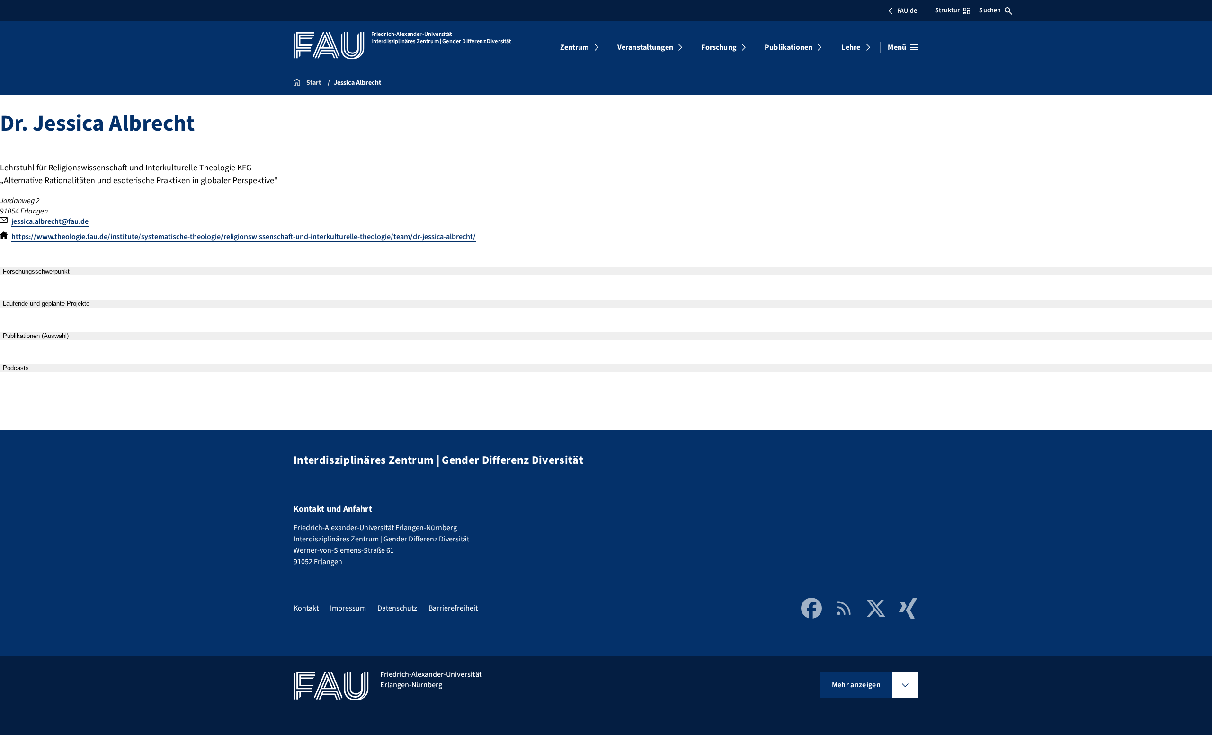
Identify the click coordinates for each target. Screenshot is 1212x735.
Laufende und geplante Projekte (46, 303)
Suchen (990, 10)
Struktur (947, 10)
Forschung (718, 47)
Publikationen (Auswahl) (36, 335)
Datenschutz (397, 608)
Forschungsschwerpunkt (36, 271)
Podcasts (16, 368)
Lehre (850, 47)
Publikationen (788, 47)
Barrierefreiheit (453, 608)
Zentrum (574, 47)
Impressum (348, 608)
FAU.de (907, 11)
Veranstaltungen (645, 47)
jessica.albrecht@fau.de (50, 221)
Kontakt (306, 608)
